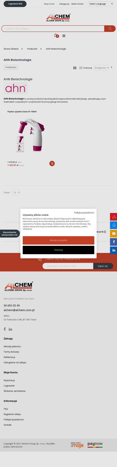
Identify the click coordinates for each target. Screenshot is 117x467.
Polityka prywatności (84, 212)
